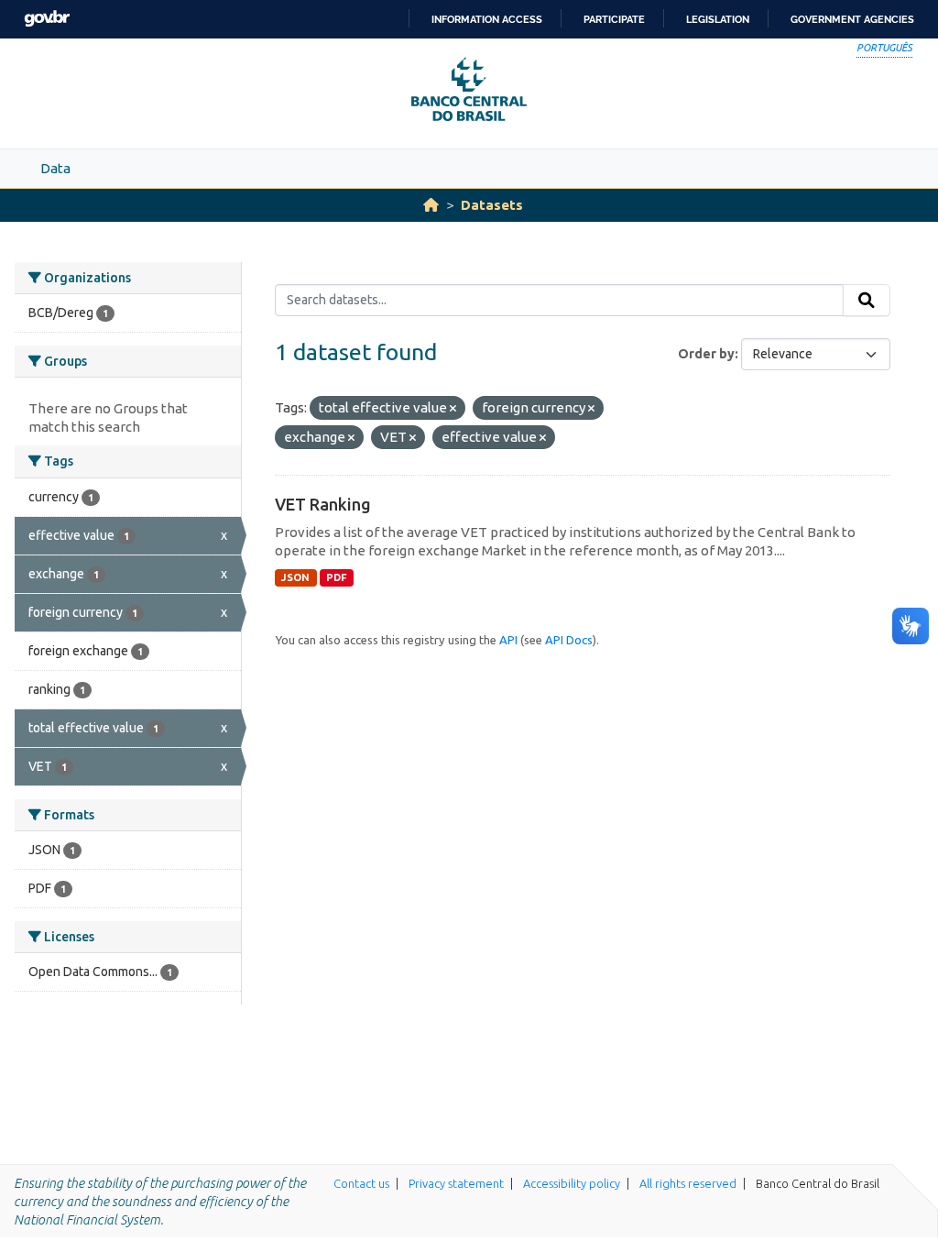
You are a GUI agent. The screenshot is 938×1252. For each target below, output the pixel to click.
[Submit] (866, 300)
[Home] (431, 205)
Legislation (717, 19)
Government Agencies (852, 19)
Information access (486, 19)
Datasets (492, 205)
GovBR (47, 18)
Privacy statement (456, 1183)
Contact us (361, 1183)
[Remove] (453, 408)
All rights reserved (687, 1183)
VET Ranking (323, 504)
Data (55, 168)
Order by (706, 353)
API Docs (569, 639)
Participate (614, 19)
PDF (336, 577)
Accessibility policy (571, 1183)
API (508, 639)
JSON (295, 577)
